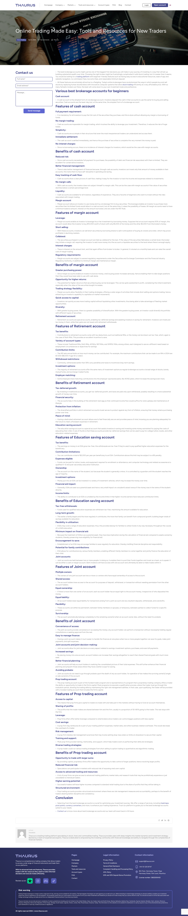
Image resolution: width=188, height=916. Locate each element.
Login (147, 5)
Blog (120, 5)
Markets (71, 5)
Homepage (48, 5)
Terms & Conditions (110, 863)
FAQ (114, 5)
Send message (34, 111)
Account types (103, 5)
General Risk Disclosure (111, 866)
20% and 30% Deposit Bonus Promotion (117, 875)
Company (59, 5)
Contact (128, 5)
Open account (160, 5)
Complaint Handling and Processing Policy (118, 869)
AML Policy (107, 872)
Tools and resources (85, 5)
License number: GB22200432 (149, 877)
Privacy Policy (108, 860)
